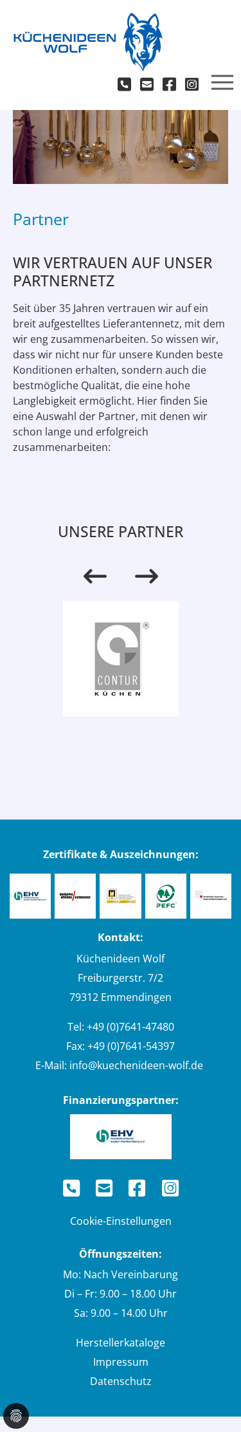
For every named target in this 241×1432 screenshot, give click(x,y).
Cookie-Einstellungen (121, 1221)
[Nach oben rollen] (212, 1403)
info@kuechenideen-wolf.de (136, 1065)
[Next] (146, 576)
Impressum (120, 1362)
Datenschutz (121, 1381)
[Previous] (95, 576)
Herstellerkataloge (120, 1343)
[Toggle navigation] (222, 82)
